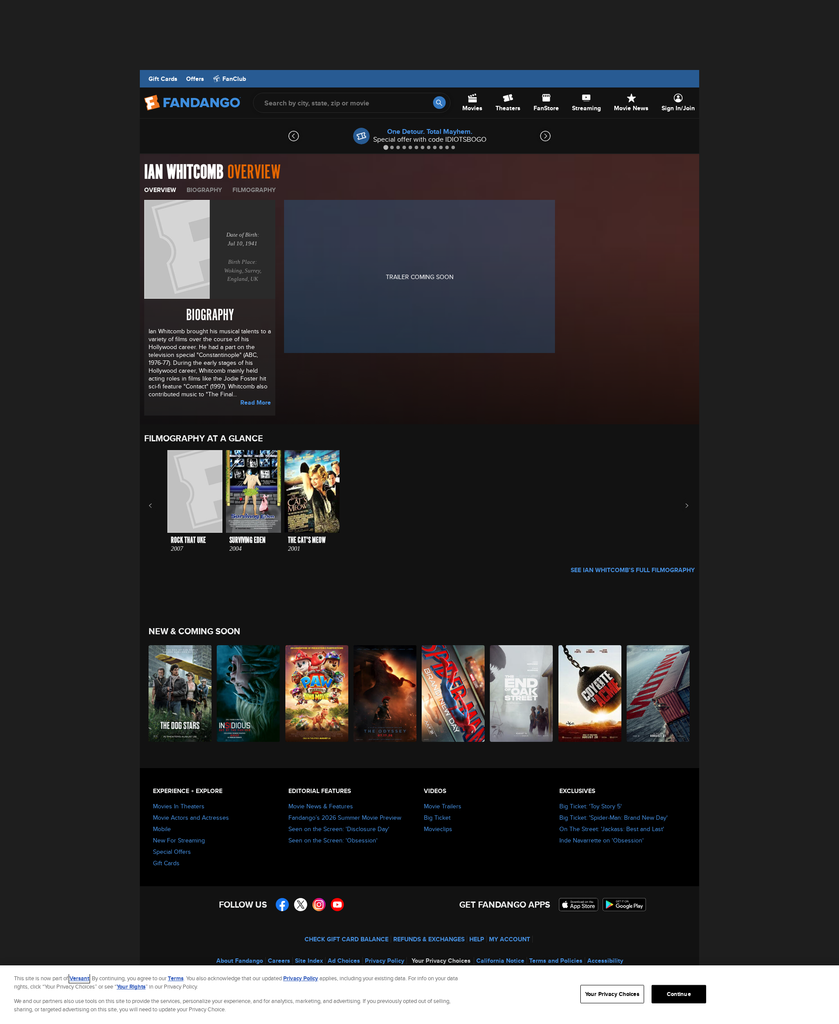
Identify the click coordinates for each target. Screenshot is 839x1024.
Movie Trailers (442, 806)
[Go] (439, 102)
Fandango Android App (624, 904)
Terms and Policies (555, 960)
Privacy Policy (384, 960)
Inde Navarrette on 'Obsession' (601, 840)
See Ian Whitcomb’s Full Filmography (633, 569)
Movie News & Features (320, 806)
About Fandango (239, 960)
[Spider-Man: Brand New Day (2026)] (453, 693)
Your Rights (131, 986)
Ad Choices (344, 960)
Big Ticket (437, 817)
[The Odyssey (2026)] (385, 693)
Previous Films (158, 505)
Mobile (162, 829)
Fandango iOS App (578, 904)
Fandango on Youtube (337, 904)
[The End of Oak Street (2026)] (522, 693)
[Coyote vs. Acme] (590, 693)
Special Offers (172, 851)
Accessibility (605, 960)
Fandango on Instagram (319, 904)
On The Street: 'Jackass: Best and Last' (611, 829)
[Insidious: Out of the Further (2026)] (249, 693)
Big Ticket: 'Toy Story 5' (590, 806)
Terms (176, 978)
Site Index (309, 960)
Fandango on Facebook (282, 904)
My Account (509, 939)
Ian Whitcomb (184, 172)
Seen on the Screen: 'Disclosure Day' (338, 829)
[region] (419, 994)
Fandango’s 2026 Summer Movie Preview (344, 817)
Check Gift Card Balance (346, 939)
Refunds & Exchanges (429, 939)
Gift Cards (163, 78)
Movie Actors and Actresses (191, 817)
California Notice (500, 960)
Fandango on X (300, 904)
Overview (160, 189)
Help (476, 939)
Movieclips (438, 829)
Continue (679, 994)
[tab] (385, 147)
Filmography (254, 189)
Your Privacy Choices (441, 961)
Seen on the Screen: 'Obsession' (333, 840)
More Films (681, 505)
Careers (279, 960)
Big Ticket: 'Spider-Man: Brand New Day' (613, 817)
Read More (255, 402)
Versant (79, 978)
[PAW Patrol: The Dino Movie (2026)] (317, 693)
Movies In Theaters (179, 806)
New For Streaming (179, 840)
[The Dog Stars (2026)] (180, 693)
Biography (204, 189)
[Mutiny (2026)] (658, 693)
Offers (195, 78)
